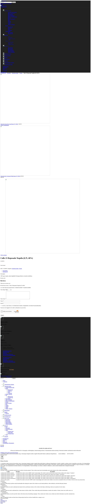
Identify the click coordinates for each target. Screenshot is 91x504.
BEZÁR (2, 446)
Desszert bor (10, 26)
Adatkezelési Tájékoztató (8, 354)
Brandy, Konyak (11, 13)
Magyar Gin (10, 32)
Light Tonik (10, 43)
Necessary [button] (2, 466)
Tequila (9, 21)
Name (2, 301)
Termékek (9, 73)
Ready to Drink (11, 18)
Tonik (6, 41)
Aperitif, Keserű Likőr (12, 12)
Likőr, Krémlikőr (11, 15)
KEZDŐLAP (3, 73)
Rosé (9, 29)
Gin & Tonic (10, 47)
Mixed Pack (10, 48)
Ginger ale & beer (11, 38)
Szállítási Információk (7, 350)
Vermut (9, 22)
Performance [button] (2, 484)
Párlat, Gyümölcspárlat (12, 16)
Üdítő (9, 39)
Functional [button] (2, 481)
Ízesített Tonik (10, 42)
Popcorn (7, 413)
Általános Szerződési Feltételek (9, 355)
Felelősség (5, 353)
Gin (7, 31)
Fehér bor (10, 27)
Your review (3, 298)
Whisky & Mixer (11, 52)
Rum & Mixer (10, 49)
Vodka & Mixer (11, 50)
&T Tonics (11, 369)
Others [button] (1, 495)
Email (2, 303)
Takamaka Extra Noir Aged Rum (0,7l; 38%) (9, 124)
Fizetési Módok (6, 351)
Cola (9, 36)
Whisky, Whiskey (11, 24)
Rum (9, 20)
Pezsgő (9, 17)
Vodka (9, 23)
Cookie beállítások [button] (61, 453)
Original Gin (10, 33)
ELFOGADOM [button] (70, 453)
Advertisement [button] (3, 491)
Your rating (3, 289)
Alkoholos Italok (15, 73)
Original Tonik (11, 44)
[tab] (47, 270)
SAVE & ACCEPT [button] (4, 498)
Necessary (4, 468)
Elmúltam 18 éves (4, 452)
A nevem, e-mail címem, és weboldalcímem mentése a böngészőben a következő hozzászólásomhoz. (21, 305)
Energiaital (10, 37)
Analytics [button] (2, 488)
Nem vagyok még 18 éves (13, 452)
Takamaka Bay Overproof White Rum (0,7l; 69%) (10, 176)
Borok (6, 25)
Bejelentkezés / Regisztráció (8, 443)
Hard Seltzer (10, 14)
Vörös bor (10, 30)
